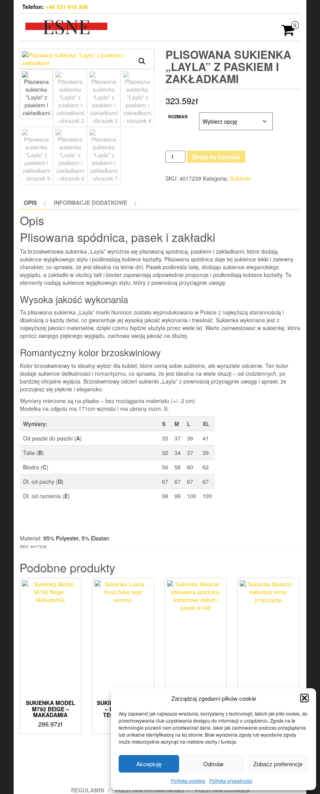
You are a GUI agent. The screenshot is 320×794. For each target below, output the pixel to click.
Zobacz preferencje (277, 764)
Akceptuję (149, 764)
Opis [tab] (30, 202)
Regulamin (87, 790)
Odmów (213, 764)
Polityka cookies (188, 780)
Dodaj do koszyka (216, 157)
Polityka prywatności (230, 780)
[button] (304, 698)
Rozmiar (178, 116)
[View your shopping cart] (288, 32)
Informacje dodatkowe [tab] (90, 202)
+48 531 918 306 (67, 7)
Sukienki (240, 178)
